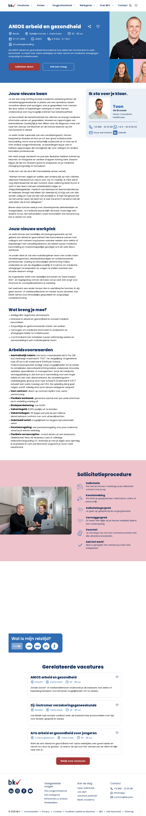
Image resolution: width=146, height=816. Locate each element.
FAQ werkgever (52, 794)
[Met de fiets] (46, 646)
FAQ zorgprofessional (55, 790)
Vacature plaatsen (87, 795)
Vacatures (23, 5)
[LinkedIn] (11, 790)
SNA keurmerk (114, 811)
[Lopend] (54, 646)
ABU (101, 811)
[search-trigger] (130, 5)
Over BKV (105, 5)
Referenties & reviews (55, 798)
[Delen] (89, 26)
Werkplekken (51, 802)
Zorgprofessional (62, 5)
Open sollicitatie (86, 787)
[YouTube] (30, 790)
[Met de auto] (29, 646)
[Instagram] (17, 790)
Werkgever (86, 5)
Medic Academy (85, 799)
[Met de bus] (37, 646)
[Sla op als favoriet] (98, 26)
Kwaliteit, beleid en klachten (80, 811)
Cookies (57, 811)
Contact (122, 5)
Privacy (45, 811)
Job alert (82, 791)
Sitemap (129, 811)
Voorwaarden (31, 811)
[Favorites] (136, 5)
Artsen (41, 5)
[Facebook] (23, 790)
